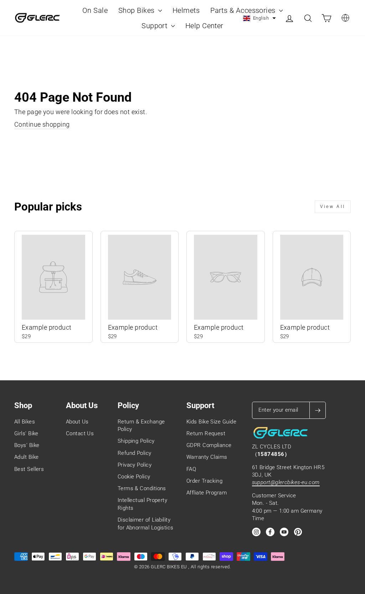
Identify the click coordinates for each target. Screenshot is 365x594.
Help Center (204, 25)
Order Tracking (204, 481)
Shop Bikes (137, 10)
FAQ (191, 469)
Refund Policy (134, 453)
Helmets (186, 10)
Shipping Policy (136, 441)
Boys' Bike (27, 445)
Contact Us (80, 433)
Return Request (205, 433)
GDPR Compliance (209, 445)
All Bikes (24, 421)
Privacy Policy (134, 465)
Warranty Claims (206, 457)
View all (332, 206)
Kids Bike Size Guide (211, 421)
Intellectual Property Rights (142, 504)
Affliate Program (206, 492)
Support (155, 25)
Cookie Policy (134, 476)
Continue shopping (42, 124)
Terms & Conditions (142, 488)
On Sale (95, 10)
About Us (77, 421)
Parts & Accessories (243, 10)
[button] (259, 18)
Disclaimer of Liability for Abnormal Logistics (146, 523)
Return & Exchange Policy (141, 425)
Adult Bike (26, 457)
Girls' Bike (26, 433)
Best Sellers (29, 469)
